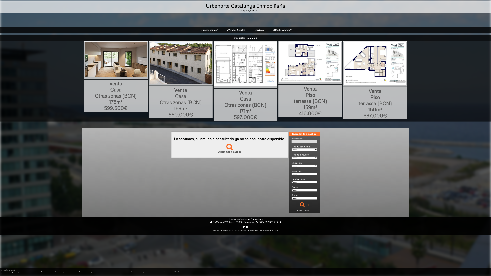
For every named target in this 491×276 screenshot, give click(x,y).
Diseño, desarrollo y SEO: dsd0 (269, 230)
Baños (295, 187)
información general (240, 230)
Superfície (297, 170)
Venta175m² (116, 95)
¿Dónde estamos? (282, 29)
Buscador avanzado (304, 210)
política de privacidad (227, 230)
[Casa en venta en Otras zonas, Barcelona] (116, 75)
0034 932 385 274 (268, 222)
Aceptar (4, 274)
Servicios (259, 29)
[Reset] (307, 205)
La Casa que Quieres (245, 10)
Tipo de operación (301, 146)
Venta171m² (245, 104)
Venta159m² (310, 101)
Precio (295, 195)
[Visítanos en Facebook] (247, 227)
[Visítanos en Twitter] (244, 227)
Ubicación (297, 162)
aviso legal (216, 230)
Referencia (297, 138)
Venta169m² (181, 102)
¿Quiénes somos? (209, 29)
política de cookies (179, 272)
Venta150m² (375, 103)
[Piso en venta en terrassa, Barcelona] (310, 80)
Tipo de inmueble (300, 154)
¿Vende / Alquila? (236, 29)
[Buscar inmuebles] (302, 204)
